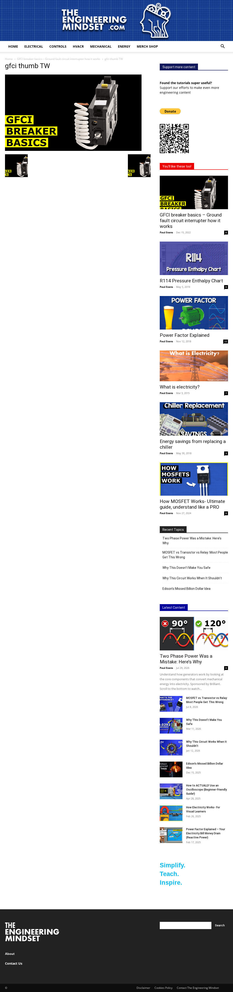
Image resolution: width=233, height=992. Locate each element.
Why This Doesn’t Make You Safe (186, 567)
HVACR (78, 46)
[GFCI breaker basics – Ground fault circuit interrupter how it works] (194, 192)
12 (225, 341)
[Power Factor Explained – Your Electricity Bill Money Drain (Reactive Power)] (171, 835)
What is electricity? (180, 387)
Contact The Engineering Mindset (198, 988)
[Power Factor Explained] (194, 313)
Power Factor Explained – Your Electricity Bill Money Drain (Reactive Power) (205, 833)
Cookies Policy (163, 988)
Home (13, 46)
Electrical (33, 46)
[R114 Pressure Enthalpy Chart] (194, 258)
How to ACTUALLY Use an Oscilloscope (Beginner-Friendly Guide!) (206, 789)
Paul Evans (166, 232)
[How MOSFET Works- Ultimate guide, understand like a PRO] (194, 479)
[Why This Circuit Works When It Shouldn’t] (171, 747)
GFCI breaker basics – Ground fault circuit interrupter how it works (58, 59)
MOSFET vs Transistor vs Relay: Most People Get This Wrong (195, 555)
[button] (222, 47)
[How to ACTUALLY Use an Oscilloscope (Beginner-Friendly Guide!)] (171, 791)
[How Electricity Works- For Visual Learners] (171, 813)
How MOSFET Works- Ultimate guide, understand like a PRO (192, 504)
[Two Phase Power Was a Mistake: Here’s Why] (194, 633)
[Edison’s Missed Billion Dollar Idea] (171, 769)
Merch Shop (147, 46)
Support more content (178, 67)
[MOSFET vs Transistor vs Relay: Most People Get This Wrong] (171, 704)
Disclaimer (143, 988)
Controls (57, 46)
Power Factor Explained (185, 335)
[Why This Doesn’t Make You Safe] (171, 726)
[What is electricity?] (194, 365)
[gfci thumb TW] (73, 150)
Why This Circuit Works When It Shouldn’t (192, 578)
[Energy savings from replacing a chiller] (194, 419)
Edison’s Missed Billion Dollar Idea (186, 588)
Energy (124, 46)
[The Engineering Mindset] (116, 20)
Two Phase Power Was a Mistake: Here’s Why (191, 540)
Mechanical (100, 46)
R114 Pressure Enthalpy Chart (191, 280)
